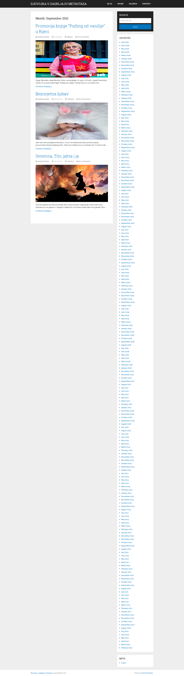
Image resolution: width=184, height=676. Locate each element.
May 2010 (125, 638)
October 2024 (126, 108)
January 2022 (126, 210)
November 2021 (127, 217)
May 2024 (125, 121)
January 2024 (126, 134)
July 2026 (125, 42)
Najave (70, 37)
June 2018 (125, 352)
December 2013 (127, 496)
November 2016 (127, 414)
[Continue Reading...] (44, 86)
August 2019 (126, 306)
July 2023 (125, 154)
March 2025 (125, 92)
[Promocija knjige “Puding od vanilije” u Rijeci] (72, 59)
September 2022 (128, 187)
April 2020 (125, 279)
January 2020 (126, 289)
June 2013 (125, 516)
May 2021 (125, 236)
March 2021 (125, 243)
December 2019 (127, 292)
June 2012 (125, 556)
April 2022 (125, 203)
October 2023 (126, 144)
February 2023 (126, 171)
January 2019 (126, 329)
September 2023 (128, 148)
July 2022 (125, 194)
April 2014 (125, 483)
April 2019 (125, 319)
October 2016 (126, 417)
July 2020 (125, 269)
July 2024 (125, 118)
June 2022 (125, 197)
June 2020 (125, 273)
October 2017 (126, 378)
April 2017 (125, 398)
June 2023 (125, 157)
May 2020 (125, 276)
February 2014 (126, 490)
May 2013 (125, 519)
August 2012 (126, 549)
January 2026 (126, 59)
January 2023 (126, 174)
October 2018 (126, 338)
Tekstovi (70, 99)
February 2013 (126, 529)
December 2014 (127, 457)
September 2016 (128, 421)
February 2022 (126, 207)
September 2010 (128, 625)
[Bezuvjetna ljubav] (72, 121)
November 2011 (127, 579)
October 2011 (126, 582)
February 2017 (126, 404)
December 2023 (127, 138)
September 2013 (127, 506)
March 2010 (125, 645)
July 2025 (125, 78)
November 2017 (127, 375)
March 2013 (125, 526)
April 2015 (125, 444)
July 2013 (124, 513)
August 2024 (126, 115)
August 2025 (126, 75)
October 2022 (126, 184)
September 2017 (127, 381)
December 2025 (127, 62)
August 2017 (126, 384)
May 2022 (125, 200)
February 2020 (127, 286)
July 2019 (125, 309)
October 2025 (126, 69)
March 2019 (125, 322)
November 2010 (127, 618)
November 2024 (127, 105)
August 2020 (126, 266)
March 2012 (125, 566)
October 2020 (126, 259)
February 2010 (126, 648)
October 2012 (126, 542)
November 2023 (127, 141)
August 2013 (126, 510)
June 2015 (125, 437)
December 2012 (127, 536)
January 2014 (126, 493)
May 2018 (125, 355)
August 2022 (126, 190)
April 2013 (125, 523)
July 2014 (125, 473)
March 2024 (125, 128)
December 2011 (127, 575)
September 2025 (128, 72)
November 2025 (127, 65)
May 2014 (125, 480)
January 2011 (126, 612)
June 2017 (125, 391)
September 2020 (128, 263)
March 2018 (125, 361)
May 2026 (125, 49)
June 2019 (125, 312)
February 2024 (127, 131)
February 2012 (126, 569)
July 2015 (124, 434)
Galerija (133, 4)
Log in (123, 663)
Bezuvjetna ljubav (52, 93)
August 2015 (126, 431)
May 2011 (125, 598)
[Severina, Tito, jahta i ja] (72, 183)
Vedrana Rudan (43, 37)
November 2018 (127, 335)
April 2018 (125, 358)
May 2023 (125, 161)
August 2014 (126, 470)
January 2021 (126, 250)
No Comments (83, 37)
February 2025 (126, 95)
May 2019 (125, 315)
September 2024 (128, 111)
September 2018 (128, 342)
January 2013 (126, 533)
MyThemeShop (147, 673)
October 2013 (126, 503)
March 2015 (125, 447)
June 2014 (125, 477)
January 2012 (126, 572)
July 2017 (124, 388)
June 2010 (125, 635)
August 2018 (126, 345)
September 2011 (127, 585)
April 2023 (125, 164)
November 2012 (127, 539)
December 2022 (127, 177)
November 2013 (127, 500)
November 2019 (127, 296)
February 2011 (126, 608)
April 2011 (125, 602)
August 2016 (126, 424)
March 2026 (125, 55)
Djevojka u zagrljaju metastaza (59, 3)
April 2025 (125, 88)
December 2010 (127, 615)
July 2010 (125, 631)
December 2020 (127, 253)
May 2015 (125, 440)
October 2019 (126, 299)
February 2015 (126, 450)
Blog (109, 4)
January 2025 (126, 98)
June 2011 (125, 595)
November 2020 (127, 256)
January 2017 (126, 408)
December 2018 (127, 332)
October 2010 (126, 621)
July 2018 (125, 348)
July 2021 (124, 230)
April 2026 (125, 52)
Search (135, 27)
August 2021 (126, 227)
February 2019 (126, 325)
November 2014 (127, 460)
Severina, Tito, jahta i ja (57, 156)
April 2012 (125, 562)
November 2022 (127, 180)
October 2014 (126, 463)
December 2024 (127, 101)
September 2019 (128, 302)
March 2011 (125, 605)
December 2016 (127, 411)
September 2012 (127, 546)
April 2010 (125, 641)
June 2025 (125, 82)
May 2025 (125, 85)
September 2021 (127, 223)
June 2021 (125, 233)
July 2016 (125, 427)
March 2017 (125, 401)
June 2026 (125, 45)
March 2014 (125, 487)
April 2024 (125, 124)
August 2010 (126, 628)
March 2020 (125, 282)
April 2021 (125, 240)
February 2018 (126, 365)
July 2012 (124, 552)
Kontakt (146, 4)
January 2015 (126, 454)
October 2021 (126, 220)
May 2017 (125, 394)
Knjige (120, 4)
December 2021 (127, 213)
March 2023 (125, 167)
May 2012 (125, 559)
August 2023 (126, 151)
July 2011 (124, 592)
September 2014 (128, 467)
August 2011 (126, 589)
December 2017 (127, 371)
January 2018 (126, 368)
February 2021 (126, 246)
